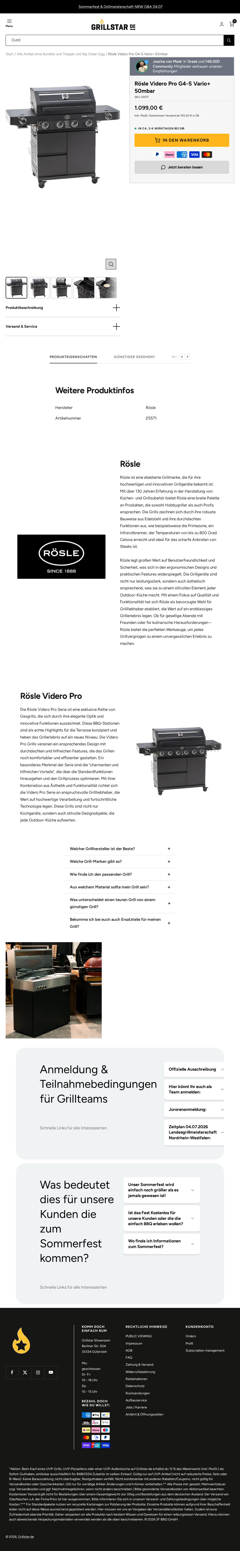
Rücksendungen (138, 1393)
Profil (189, 1343)
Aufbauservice (136, 1400)
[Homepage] (21, 1327)
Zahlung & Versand (139, 1365)
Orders (191, 1336)
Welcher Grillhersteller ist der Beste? (102, 848)
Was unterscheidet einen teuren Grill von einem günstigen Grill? (112, 903)
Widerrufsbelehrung (140, 1372)
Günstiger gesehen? (134, 357)
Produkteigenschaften (73, 357)
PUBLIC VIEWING (139, 1336)
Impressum (134, 1343)
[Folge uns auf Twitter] (25, 1372)
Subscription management (205, 1351)
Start (10, 54)
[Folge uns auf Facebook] (12, 1372)
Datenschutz (135, 1386)
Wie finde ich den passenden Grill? (101, 874)
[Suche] (229, 40)
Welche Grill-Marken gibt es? (96, 861)
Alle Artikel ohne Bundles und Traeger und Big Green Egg (61, 54)
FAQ (129, 1358)
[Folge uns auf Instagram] (37, 1372)
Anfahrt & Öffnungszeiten (144, 1414)
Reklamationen (136, 1379)
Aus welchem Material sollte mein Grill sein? (109, 887)
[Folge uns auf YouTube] (50, 1372)
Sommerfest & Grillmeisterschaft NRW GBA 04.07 (121, 6)
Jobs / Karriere (136, 1407)
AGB (129, 1351)
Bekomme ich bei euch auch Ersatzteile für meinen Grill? (115, 923)
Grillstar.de (26, 1537)
